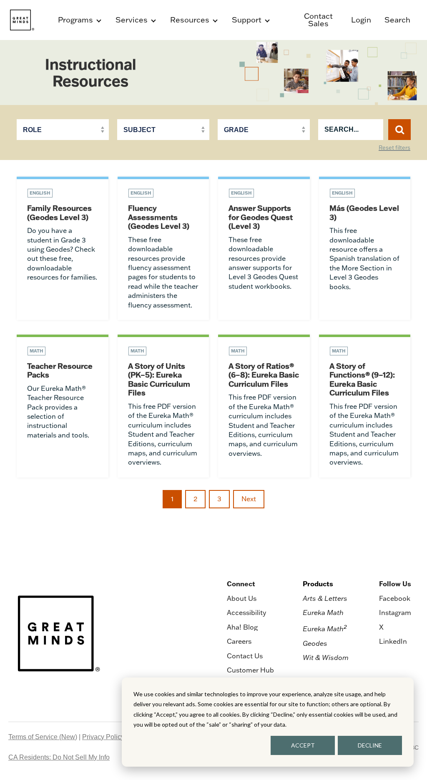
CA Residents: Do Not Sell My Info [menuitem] (59, 757)
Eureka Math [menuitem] (323, 612)
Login (361, 20)
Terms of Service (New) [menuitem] (42, 736)
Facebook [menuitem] (394, 598)
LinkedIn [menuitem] (393, 641)
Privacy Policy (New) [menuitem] (113, 736)
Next (248, 499)
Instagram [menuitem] (395, 612)
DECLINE (370, 745)
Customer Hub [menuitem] (250, 670)
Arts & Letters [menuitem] (325, 598)
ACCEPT (303, 745)
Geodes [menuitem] (315, 643)
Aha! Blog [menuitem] (242, 627)
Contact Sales (318, 19)
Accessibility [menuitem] (246, 612)
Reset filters (394, 148)
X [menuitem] (381, 627)
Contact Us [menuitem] (245, 656)
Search (397, 20)
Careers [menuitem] (239, 641)
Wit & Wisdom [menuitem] (326, 657)
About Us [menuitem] (241, 598)
